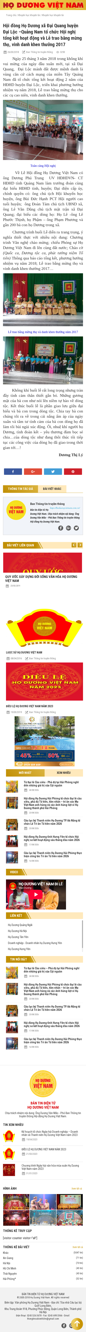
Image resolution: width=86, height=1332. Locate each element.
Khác (43, 1252)
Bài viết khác (52, 489)
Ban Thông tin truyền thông (42, 658)
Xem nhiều (64, 773)
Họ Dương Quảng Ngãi (20, 925)
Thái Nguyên (43, 1273)
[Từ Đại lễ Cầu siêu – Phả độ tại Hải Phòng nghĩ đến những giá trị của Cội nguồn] (12, 977)
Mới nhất (25, 773)
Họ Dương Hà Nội (17, 931)
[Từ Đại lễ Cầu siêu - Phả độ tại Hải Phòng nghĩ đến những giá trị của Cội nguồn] (12, 791)
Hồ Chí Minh (43, 1268)
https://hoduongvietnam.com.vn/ (65, 507)
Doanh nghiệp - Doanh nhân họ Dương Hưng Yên (35, 943)
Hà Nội (43, 1263)
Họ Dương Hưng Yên (19, 949)
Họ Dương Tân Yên (18, 937)
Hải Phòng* (43, 1278)
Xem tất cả (77, 1188)
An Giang (43, 1258)
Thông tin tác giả (20, 489)
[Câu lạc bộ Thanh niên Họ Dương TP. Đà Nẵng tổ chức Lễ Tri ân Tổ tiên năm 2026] (12, 830)
